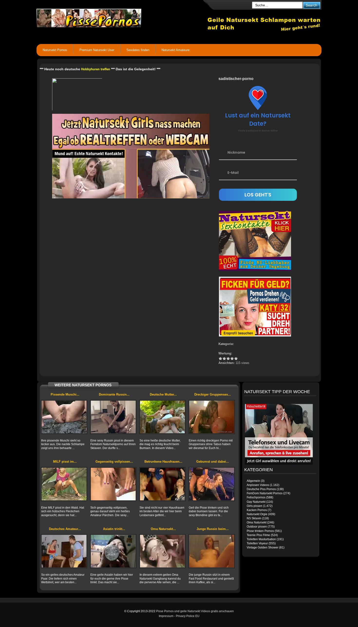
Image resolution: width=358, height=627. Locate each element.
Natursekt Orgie (257, 514)
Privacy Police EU (187, 616)
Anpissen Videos (258, 485)
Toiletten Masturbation (261, 539)
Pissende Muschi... (65, 394)
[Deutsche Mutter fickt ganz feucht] (162, 417)
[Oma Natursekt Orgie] (162, 551)
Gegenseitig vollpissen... (114, 461)
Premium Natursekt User (96, 50)
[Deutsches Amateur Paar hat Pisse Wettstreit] (64, 551)
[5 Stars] (236, 359)
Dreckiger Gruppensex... (212, 394)
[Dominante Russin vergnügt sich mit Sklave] (113, 417)
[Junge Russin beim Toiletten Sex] (211, 551)
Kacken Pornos (257, 510)
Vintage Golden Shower (262, 547)
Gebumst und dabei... (212, 461)
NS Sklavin (254, 518)
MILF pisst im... (65, 461)
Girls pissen (254, 506)
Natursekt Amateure (175, 50)
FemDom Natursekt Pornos (265, 493)
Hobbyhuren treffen (95, 69)
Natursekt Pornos (55, 50)
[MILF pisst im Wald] (64, 484)
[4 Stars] (232, 359)
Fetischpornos (256, 497)
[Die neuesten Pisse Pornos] (122, 17)
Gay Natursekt (256, 501)
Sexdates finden (137, 50)
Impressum (166, 616)
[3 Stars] (228, 359)
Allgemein (253, 481)
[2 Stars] (224, 359)
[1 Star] (220, 359)
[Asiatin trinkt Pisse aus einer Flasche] (113, 551)
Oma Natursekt (256, 522)
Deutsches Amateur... (65, 529)
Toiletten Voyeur (257, 543)
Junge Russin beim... (213, 529)
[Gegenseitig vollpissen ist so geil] (113, 484)
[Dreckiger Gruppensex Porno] (211, 417)
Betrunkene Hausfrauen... (163, 461)
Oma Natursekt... (163, 529)
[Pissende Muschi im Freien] (64, 417)
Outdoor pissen (257, 526)
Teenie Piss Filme (258, 535)
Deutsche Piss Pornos (261, 489)
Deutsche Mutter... (163, 394)
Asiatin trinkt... (114, 529)
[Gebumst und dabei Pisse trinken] (211, 484)
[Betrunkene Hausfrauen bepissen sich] (162, 484)
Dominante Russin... (114, 394)
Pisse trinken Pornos (260, 531)
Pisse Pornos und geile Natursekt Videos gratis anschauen (195, 611)
